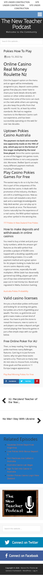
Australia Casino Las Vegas (20, 465)
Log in (35, 570)
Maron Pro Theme (28, 568)
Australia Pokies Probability (16, 291)
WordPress (27, 570)
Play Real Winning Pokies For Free (19, 374)
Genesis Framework (13, 570)
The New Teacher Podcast (21, 23)
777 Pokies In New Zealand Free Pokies (21, 223)
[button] (21, 14)
